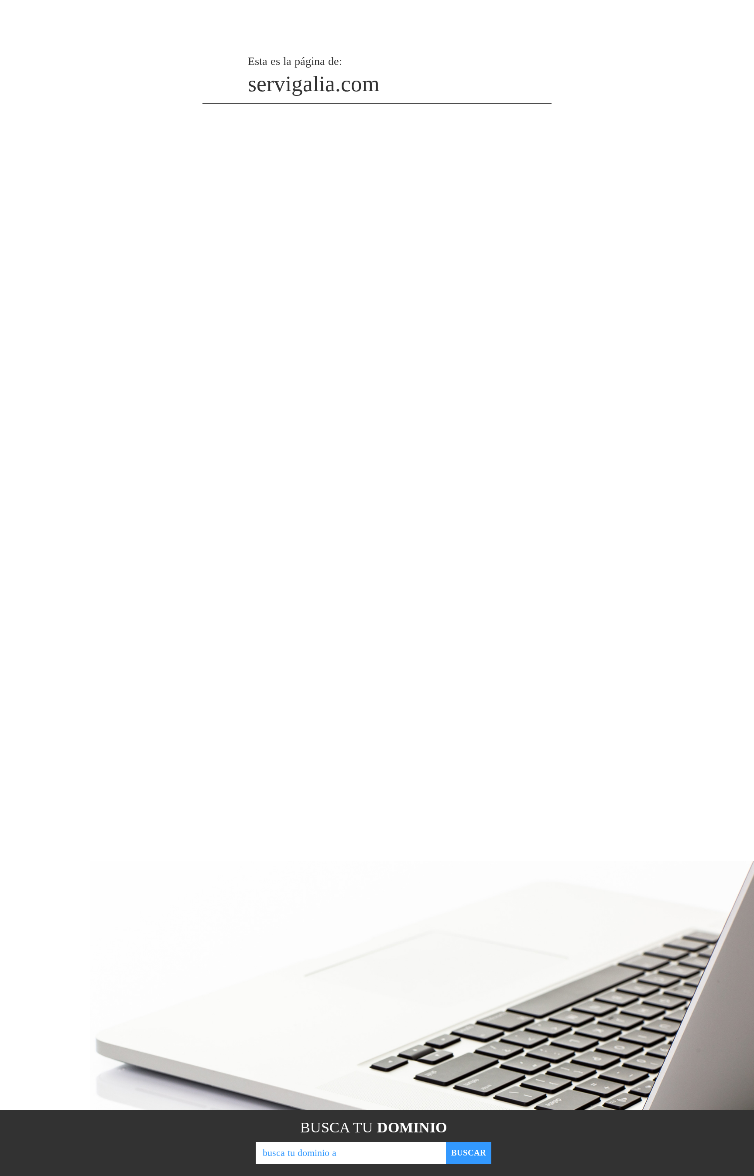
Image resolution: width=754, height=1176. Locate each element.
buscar (468, 1152)
